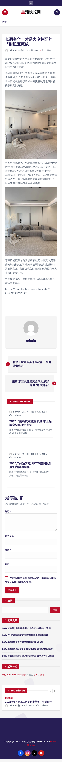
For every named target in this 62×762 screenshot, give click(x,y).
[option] (31, 703)
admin (12, 50)
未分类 (21, 50)
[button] (50, 691)
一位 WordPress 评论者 (14, 674)
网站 (7, 564)
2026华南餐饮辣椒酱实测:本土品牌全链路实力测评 (26, 628)
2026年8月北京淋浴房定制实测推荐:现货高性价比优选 (28, 656)
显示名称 (10, 536)
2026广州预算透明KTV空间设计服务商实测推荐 (25, 635)
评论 (8, 511)
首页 (4, 22)
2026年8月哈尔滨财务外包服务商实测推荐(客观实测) (27, 649)
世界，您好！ (39, 674)
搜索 (10, 600)
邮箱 (8, 550)
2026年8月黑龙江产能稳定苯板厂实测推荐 (22, 642)
